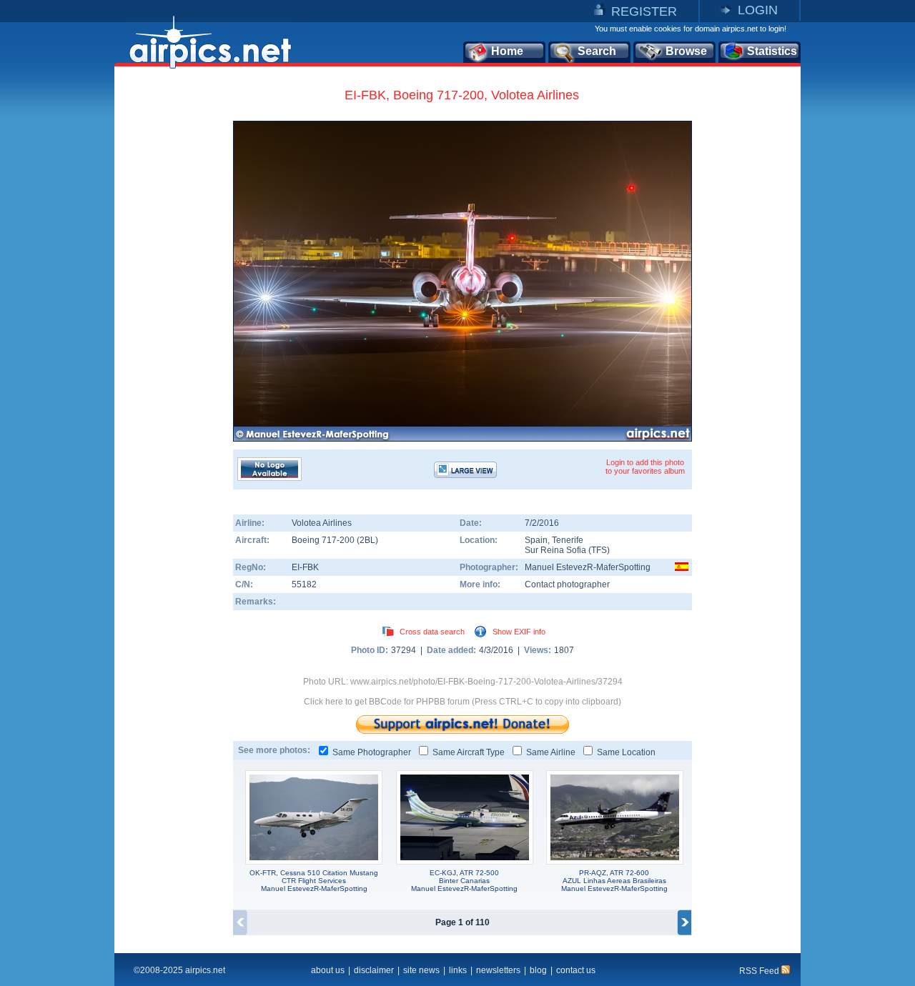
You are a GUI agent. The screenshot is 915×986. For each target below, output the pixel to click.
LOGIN (758, 10)
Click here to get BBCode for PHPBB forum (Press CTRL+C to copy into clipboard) (462, 702)
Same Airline (551, 752)
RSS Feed (760, 971)
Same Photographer (371, 752)
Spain (536, 540)
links (458, 970)
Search (597, 51)
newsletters (498, 970)
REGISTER (644, 11)
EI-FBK (305, 567)
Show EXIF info (519, 631)
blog (538, 970)
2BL (367, 540)
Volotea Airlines (322, 523)
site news (421, 970)
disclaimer (374, 970)
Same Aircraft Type (468, 752)
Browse (686, 51)
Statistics (772, 51)
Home (507, 51)
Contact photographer (567, 584)
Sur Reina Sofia (555, 550)
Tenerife (567, 540)
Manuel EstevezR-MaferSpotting (588, 567)
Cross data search (432, 631)
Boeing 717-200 (324, 540)
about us (328, 970)
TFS (599, 550)
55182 (304, 584)
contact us (575, 970)
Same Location (626, 752)
